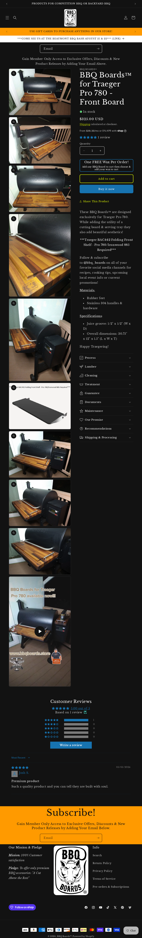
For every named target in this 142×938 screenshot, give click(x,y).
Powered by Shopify (83, 936)
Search (97, 855)
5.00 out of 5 (80, 708)
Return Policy (102, 863)
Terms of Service (104, 878)
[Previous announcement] (7, 4)
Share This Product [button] (96, 201)
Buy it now (106, 189)
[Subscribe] (98, 48)
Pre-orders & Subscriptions (111, 886)
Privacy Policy (102, 871)
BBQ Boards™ (64, 936)
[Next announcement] (135, 4)
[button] (7, 18)
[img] (20, 767)
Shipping (85, 124)
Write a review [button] (71, 745)
